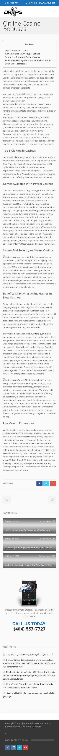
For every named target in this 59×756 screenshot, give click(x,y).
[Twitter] (19, 747)
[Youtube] (25, 747)
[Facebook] (7, 747)
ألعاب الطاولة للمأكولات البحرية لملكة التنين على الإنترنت (29, 654)
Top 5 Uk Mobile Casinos (16, 50)
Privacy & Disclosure (32, 726)
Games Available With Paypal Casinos (22, 53)
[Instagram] (13, 747)
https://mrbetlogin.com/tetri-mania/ (39, 210)
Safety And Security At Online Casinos (22, 57)
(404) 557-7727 (30, 629)
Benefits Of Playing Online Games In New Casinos (28, 60)
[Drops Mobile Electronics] (18, 12)
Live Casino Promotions (16, 63)
